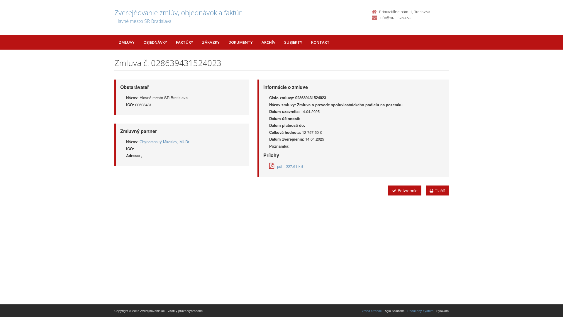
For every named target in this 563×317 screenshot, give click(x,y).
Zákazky (211, 42)
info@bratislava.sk (395, 17)
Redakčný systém (420, 310)
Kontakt (320, 42)
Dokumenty (240, 42)
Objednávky (155, 42)
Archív (268, 42)
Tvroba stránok (371, 310)
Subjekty (293, 42)
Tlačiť (440, 190)
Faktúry (184, 42)
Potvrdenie (408, 190)
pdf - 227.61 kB (290, 166)
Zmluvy (127, 42)
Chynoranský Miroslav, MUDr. (165, 141)
